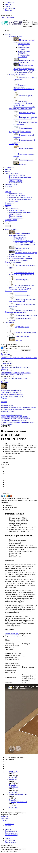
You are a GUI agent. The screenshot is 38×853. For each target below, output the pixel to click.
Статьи (7, 838)
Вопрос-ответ (10, 840)
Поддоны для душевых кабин (20, 132)
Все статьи (5, 382)
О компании (9, 168)
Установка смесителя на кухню (12, 396)
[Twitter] (4, 496)
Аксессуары (13, 144)
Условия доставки (15, 181)
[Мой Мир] (9, 496)
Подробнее (13, 777)
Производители (10, 842)
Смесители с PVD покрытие (11, 392)
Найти (8, 226)
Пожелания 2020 (7, 363)
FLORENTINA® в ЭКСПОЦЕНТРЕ (14, 378)
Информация (5, 818)
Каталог (8, 34)
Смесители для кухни (17, 74)
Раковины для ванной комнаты (20, 109)
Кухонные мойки (15, 36)
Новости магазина (10, 348)
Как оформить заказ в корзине (20, 177)
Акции (7, 171)
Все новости (5, 354)
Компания (4, 816)
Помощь (4, 820)
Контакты (8, 186)
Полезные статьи (11, 184)
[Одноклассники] (7, 496)
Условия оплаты (15, 179)
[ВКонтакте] (2, 496)
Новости (8, 169)
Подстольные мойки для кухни (16, 422)
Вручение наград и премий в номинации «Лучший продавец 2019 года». (16, 373)
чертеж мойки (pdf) (12, 634)
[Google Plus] (11, 496)
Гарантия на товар (15, 182)
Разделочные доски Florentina (11, 390)
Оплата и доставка (11, 173)
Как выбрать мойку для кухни (12, 394)
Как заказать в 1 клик (17, 175)
